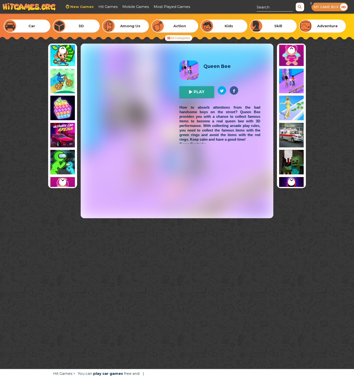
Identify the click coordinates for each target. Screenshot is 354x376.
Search (263, 7)
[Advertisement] (177, 184)
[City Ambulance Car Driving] (291, 136)
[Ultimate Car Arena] (62, 136)
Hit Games (108, 6)
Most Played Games (172, 6)
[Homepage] (29, 7)
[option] (62, 54)
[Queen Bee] (291, 82)
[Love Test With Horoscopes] (291, 54)
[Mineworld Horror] (291, 163)
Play (198, 92)
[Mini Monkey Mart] (62, 54)
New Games (81, 6)
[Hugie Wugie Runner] (62, 82)
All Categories (180, 38)
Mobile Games (135, 6)
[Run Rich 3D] (291, 109)
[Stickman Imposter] (62, 163)
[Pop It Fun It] (62, 109)
